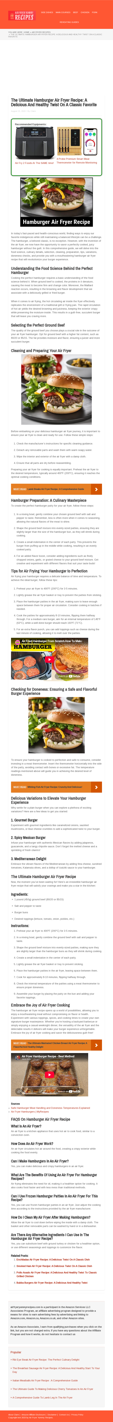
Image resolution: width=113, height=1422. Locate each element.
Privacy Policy (77, 1415)
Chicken (85, 12)
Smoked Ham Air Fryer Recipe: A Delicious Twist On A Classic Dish (54, 1266)
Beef (75, 12)
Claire (33, 111)
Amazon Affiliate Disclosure (33, 1415)
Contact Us (64, 1415)
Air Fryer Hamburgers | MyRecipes (30, 1111)
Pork (94, 12)
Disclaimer (52, 1415)
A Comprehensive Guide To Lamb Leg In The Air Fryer (42, 1397)
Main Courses (63, 12)
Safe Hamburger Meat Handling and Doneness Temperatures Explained (50, 1108)
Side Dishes (47, 12)
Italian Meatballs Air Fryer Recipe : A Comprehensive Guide (45, 1380)
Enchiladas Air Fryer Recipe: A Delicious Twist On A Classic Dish (53, 1259)
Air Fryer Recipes (41, 32)
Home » (27, 32)
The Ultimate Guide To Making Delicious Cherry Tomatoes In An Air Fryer (53, 1389)
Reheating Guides (69, 22)
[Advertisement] (56, 66)
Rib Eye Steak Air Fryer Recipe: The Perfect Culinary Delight (46, 1359)
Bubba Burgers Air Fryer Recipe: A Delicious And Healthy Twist (52, 1282)
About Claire (13, 1415)
